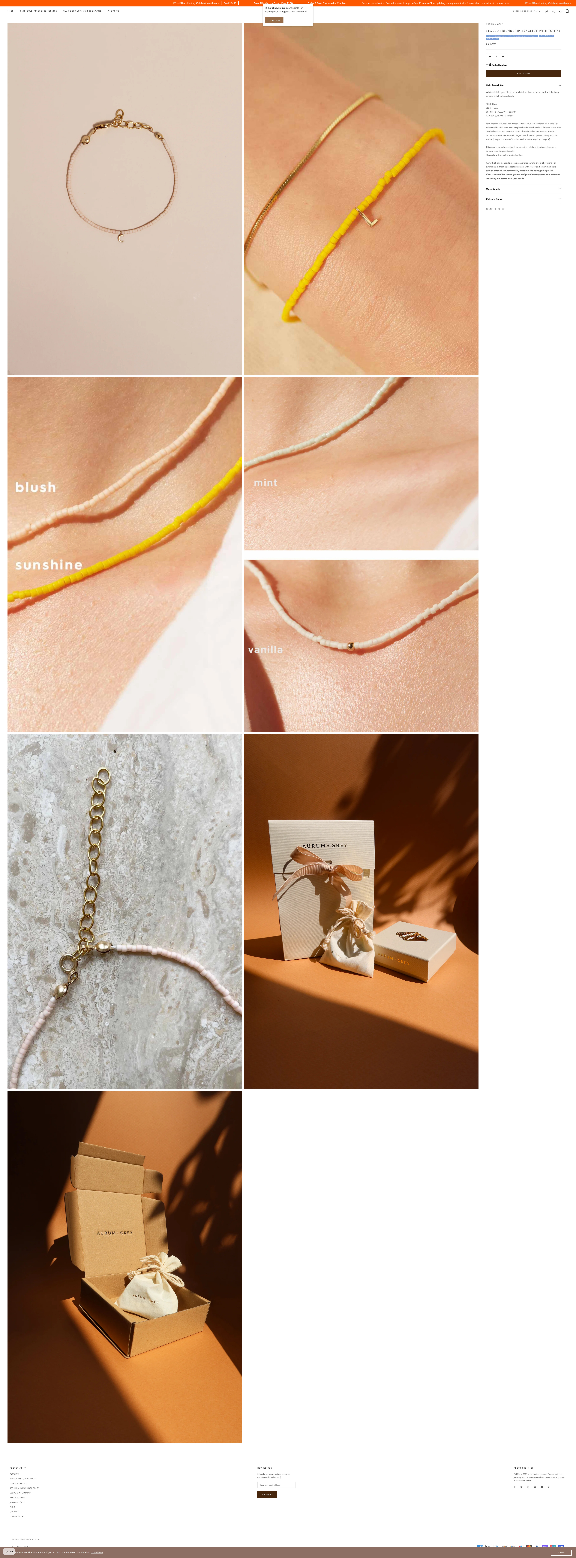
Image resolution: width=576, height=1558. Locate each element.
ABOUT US (113, 11)
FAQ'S (12, 1507)
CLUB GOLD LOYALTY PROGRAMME (82, 11)
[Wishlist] (560, 10)
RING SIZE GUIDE (17, 1497)
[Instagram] (528, 1486)
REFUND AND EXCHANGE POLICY (24, 1488)
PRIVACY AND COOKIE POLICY (23, 1478)
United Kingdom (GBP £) (525, 11)
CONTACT (14, 1511)
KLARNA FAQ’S (16, 1516)
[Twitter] (499, 209)
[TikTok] (548, 1486)
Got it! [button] (561, 1552)
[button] (230, 3)
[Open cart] (567, 11)
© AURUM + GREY (21, 1547)
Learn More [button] (97, 1552)
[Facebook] (495, 209)
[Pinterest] (503, 209)
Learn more (274, 19)
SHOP (11, 11)
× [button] (311, 6)
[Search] (553, 10)
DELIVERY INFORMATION (20, 1492)
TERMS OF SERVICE (18, 1483)
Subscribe (267, 1495)
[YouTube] (542, 1486)
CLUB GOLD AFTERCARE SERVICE (38, 11)
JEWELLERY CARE (17, 1502)
